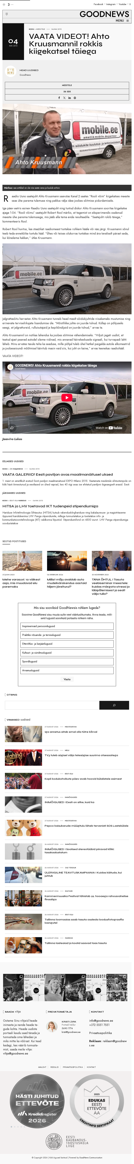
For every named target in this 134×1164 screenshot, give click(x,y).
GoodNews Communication (90, 1157)
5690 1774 (67, 1028)
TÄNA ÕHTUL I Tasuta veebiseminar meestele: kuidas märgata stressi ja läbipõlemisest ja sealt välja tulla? (111, 587)
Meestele (40, 29)
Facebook (98, 4)
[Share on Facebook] (59, 97)
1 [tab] (11, 1126)
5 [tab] (24, 1126)
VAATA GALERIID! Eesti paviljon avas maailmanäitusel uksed (57, 474)
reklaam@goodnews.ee (108, 1043)
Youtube (122, 4)
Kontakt (91, 1067)
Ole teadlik (70, 867)
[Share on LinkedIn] (69, 97)
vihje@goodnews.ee (15, 1053)
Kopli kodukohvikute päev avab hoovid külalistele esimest (83, 778)
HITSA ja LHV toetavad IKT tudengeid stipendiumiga (50, 506)
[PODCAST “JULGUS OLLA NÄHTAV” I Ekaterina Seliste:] (96, 987)
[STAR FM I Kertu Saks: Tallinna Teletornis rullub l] (54, 987)
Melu (67, 750)
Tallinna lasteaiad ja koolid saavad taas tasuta (76, 943)
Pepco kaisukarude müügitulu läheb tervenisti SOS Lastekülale (86, 825)
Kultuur (69, 891)
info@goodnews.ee (101, 1021)
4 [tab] (21, 1126)
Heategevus (71, 726)
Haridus (69, 938)
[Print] (74, 97)
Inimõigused (71, 797)
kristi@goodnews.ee (71, 1032)
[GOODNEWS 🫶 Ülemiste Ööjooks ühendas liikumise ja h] (75, 987)
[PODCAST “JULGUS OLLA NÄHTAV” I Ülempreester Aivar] (34, 987)
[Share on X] (64, 97)
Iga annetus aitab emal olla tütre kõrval (71, 731)
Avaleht (42, 1067)
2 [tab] (14, 1126)
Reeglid (54, 1067)
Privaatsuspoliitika (100, 1033)
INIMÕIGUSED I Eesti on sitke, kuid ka (69, 802)
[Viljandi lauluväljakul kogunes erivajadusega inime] (117, 987)
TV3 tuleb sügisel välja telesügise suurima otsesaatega (81, 755)
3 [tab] (18, 1126)
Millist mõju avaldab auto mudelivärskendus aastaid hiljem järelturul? (67, 583)
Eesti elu (69, 773)
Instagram (111, 4)
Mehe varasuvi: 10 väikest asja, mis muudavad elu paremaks (21, 583)
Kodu (31, 29)
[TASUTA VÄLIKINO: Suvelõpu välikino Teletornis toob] (13, 987)
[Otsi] (114, 705)
